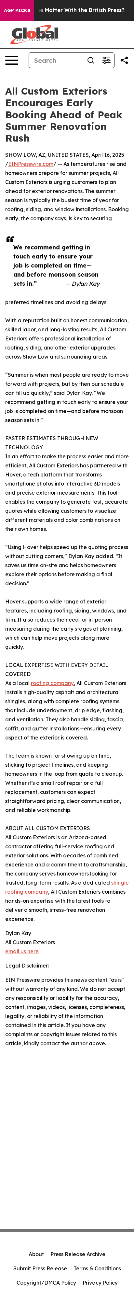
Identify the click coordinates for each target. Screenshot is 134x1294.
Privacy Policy (100, 1282)
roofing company (52, 683)
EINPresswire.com (30, 164)
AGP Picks (17, 10)
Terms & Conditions (97, 1268)
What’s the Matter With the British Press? (69, 10)
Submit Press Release (40, 1268)
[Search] (91, 60)
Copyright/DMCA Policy (46, 1282)
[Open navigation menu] (11, 60)
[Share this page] (124, 60)
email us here (22, 951)
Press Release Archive (77, 1254)
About (36, 1254)
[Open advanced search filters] (106, 60)
